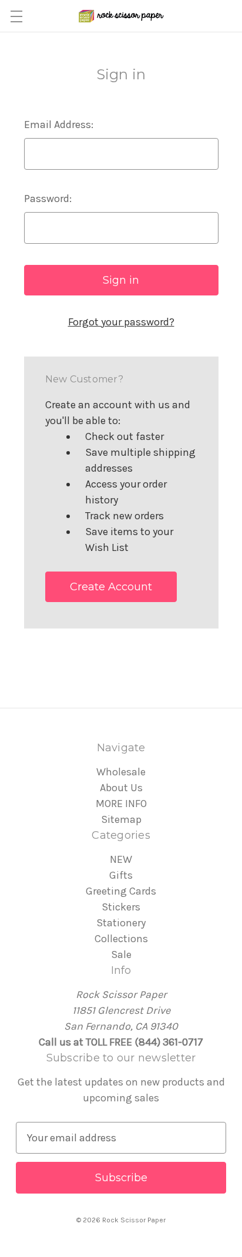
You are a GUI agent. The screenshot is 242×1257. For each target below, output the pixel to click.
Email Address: (58, 124)
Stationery (121, 922)
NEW (121, 859)
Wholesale (121, 771)
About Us (121, 787)
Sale (121, 954)
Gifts (121, 875)
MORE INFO (121, 803)
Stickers (121, 906)
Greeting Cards (121, 891)
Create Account (111, 586)
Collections (121, 938)
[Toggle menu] (16, 16)
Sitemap (121, 819)
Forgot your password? (121, 321)
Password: (48, 198)
